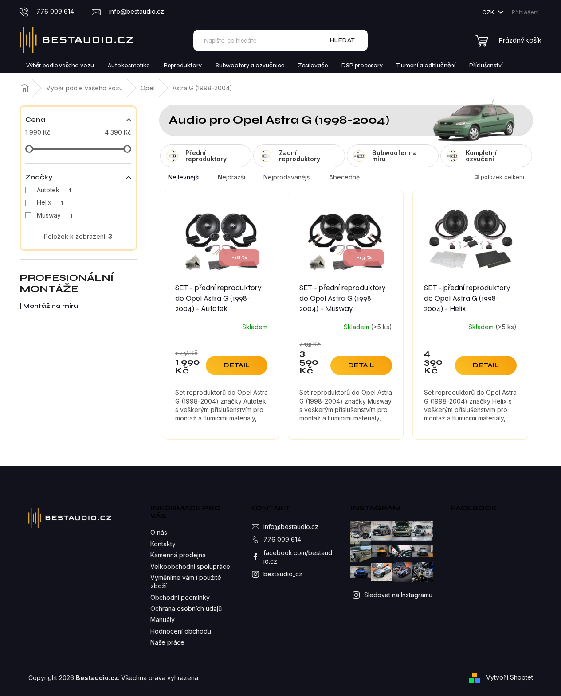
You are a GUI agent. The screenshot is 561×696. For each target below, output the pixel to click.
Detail (237, 365)
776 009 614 (282, 539)
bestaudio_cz (282, 574)
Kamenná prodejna (178, 555)
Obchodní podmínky (180, 597)
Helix (50, 202)
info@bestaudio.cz (290, 526)
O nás (158, 532)
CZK (489, 12)
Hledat (342, 40)
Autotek (54, 190)
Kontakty (163, 544)
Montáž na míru (50, 306)
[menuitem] (60, 65)
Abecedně (344, 177)
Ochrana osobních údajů (186, 608)
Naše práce (167, 642)
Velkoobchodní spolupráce (190, 566)
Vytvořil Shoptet (509, 677)
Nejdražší (231, 177)
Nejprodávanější (287, 177)
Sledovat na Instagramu (398, 595)
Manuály (162, 619)
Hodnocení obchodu (180, 631)
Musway (55, 215)
